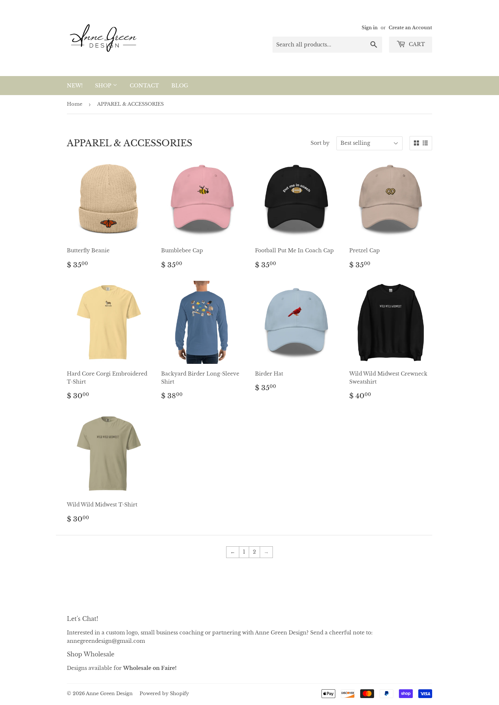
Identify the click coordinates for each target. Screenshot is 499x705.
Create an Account (410, 27)
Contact (144, 85)
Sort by (320, 143)
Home (74, 104)
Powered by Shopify (164, 693)
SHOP (104, 85)
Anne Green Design (109, 693)
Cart (416, 44)
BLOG (179, 85)
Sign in (370, 27)
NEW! (75, 85)
